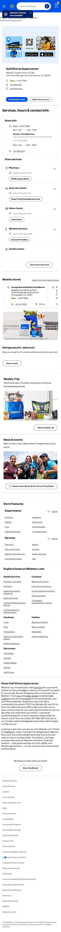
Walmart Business (10, 901)
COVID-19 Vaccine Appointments (11, 611)
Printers (7, 667)
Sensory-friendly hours (24, 134)
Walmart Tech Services (15, 554)
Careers (5, 791)
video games (32, 695)
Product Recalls (9, 813)
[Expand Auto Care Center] (54, 189)
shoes (28, 698)
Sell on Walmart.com (11, 802)
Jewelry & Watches (40, 636)
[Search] (47, 6)
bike (24, 690)
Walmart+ (10, 732)
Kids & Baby (37, 631)
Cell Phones (9, 672)
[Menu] (4, 6)
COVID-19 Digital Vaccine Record (14, 604)
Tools (6, 622)
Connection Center (13, 559)
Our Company (8, 797)
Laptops (7, 658)
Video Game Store (12, 531)
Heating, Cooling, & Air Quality (13, 637)
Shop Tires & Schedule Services (25, 199)
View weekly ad (45, 427)
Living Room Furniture (41, 586)
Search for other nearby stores (45, 280)
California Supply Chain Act (14, 852)
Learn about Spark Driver (13, 884)
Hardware (36, 517)
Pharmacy (9, 544)
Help (4, 808)
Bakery (35, 544)
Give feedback (30, 768)
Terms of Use (8, 841)
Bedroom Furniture (40, 581)
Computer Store (39, 531)
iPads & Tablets (10, 663)
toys (19, 695)
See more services (39, 264)
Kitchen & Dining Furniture (43, 591)
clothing (5, 698)
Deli (34, 559)
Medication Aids (11, 598)
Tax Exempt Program (11, 824)
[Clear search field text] (43, 6)
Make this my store (41, 99)
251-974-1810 (21, 304)
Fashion (8, 522)
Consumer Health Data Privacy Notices (19, 879)
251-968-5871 (16, 84)
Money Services (39, 554)
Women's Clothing (40, 622)
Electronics (37, 522)
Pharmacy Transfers (12, 581)
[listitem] (34, 130)
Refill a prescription (20, 179)
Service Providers (19, 239)
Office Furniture (39, 596)
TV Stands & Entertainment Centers (42, 601)
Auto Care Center (12, 549)
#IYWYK (5, 906)
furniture (38, 687)
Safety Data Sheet (10, 835)
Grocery (35, 549)
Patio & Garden (38, 527)
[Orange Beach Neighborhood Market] (26, 296)
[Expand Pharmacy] (54, 168)
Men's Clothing (38, 627)
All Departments (9, 781)
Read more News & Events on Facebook (33, 486)
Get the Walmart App (11, 830)
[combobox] (34, 6)
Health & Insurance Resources (12, 592)
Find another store (16, 99)
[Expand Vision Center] (54, 209)
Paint (6, 627)
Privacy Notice (8, 846)
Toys (7, 527)
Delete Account (9, 912)
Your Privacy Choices (16, 857)
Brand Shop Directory (11, 890)
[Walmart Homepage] (11, 6)
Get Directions (16, 88)
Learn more (23, 140)
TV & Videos (9, 653)
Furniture (9, 517)
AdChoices (7, 873)
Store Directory (9, 786)
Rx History (8, 586)
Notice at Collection (11, 868)
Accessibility (7, 819)
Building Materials (11, 643)
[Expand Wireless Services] (54, 229)
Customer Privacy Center (13, 863)
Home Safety (9, 631)
